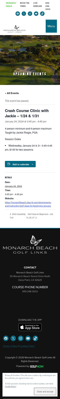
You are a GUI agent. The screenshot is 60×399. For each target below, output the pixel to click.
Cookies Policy (27, 346)
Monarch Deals (11, 5)
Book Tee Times (24, 5)
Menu (51, 26)
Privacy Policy (10, 346)
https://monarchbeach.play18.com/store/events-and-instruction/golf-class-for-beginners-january (28, 204)
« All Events (12, 93)
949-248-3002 (47, 6)
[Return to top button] (56, 224)
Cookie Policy (10, 386)
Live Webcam (37, 5)
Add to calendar (20, 164)
